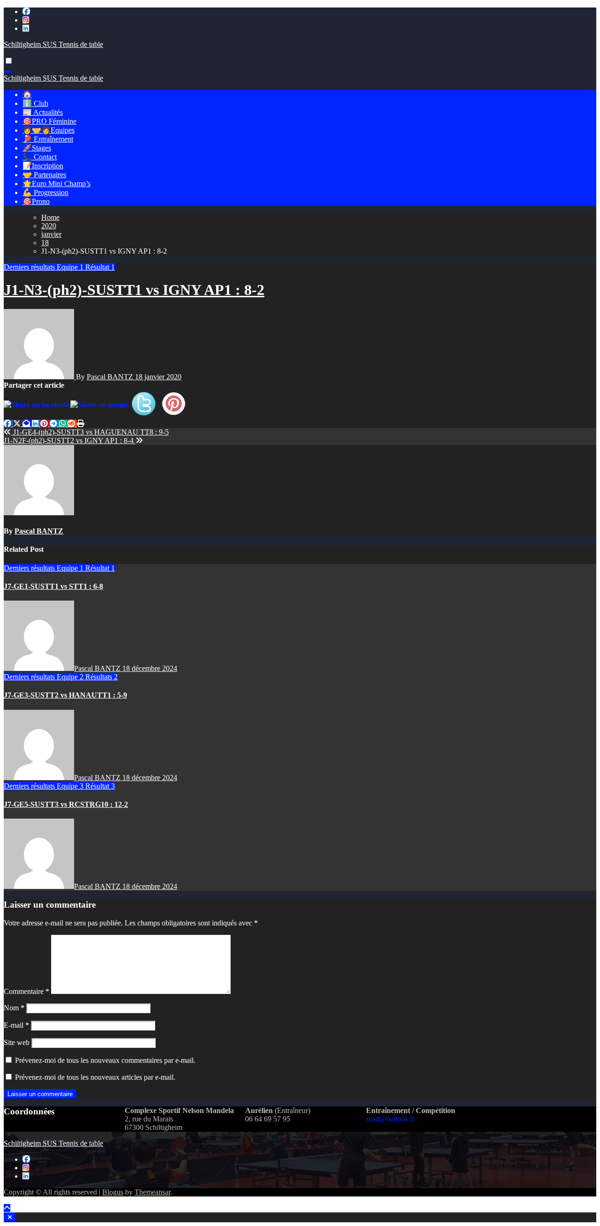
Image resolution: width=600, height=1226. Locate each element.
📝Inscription (42, 166)
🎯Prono (36, 201)
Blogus (112, 1192)
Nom (14, 1008)
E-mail (16, 1025)
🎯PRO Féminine (49, 121)
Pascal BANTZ (111, 377)
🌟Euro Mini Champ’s (56, 184)
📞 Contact (39, 157)
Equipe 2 (71, 677)
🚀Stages (36, 148)
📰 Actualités (42, 112)
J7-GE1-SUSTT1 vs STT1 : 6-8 (53, 586)
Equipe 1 (71, 267)
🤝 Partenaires (44, 175)
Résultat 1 (100, 267)
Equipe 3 (71, 786)
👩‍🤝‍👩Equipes (48, 130)
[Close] (10, 1217)
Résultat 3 (100, 786)
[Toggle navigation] (7, 72)
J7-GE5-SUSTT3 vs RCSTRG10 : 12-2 (66, 804)
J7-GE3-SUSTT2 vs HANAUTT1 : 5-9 (65, 695)
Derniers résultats (30, 267)
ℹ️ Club (35, 103)
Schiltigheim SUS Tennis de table (53, 44)
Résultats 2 (101, 677)
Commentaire (26, 991)
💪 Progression (45, 192)
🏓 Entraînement (47, 139)
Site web (17, 1042)
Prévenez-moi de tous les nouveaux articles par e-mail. (95, 1077)
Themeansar (152, 1192)
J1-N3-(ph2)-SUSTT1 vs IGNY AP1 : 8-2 (134, 289)
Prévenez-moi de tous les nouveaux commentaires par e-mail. (105, 1060)
